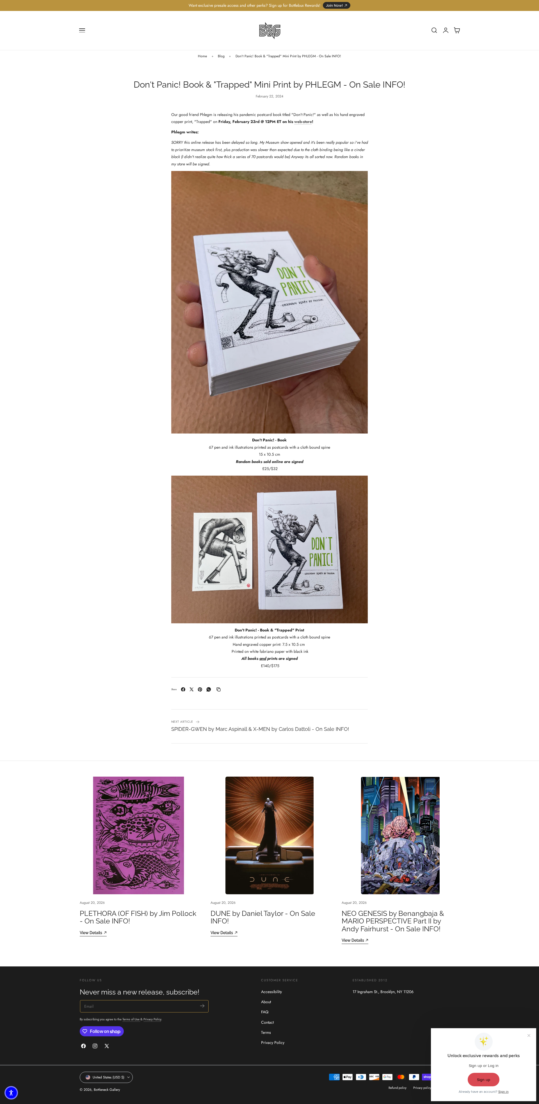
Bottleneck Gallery (107, 1089)
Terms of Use (131, 1019)
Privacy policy (422, 1088)
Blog (221, 56)
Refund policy (397, 1088)
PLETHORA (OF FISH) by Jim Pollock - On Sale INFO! (138, 917)
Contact (267, 1022)
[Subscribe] (202, 1006)
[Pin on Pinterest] (200, 689)
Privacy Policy (152, 1019)
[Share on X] (191, 689)
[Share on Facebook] (183, 689)
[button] (82, 30)
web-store (303, 121)
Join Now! (334, 5)
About (266, 1002)
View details (91, 932)
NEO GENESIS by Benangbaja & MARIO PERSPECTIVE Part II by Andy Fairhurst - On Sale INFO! (393, 921)
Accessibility (271, 991)
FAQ (264, 1012)
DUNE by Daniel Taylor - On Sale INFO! (263, 917)
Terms (266, 1032)
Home (202, 56)
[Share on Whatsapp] (208, 689)
